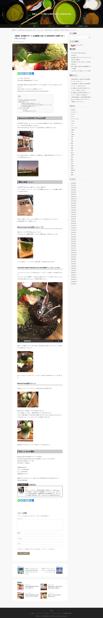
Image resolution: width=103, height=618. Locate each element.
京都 (72, 132)
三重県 (72, 130)
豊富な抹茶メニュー (24, 101)
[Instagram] (22, 493)
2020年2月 (73, 272)
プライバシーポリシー (57, 613)
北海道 (72, 134)
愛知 (72, 147)
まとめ (72, 114)
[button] (40, 312)
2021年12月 (73, 223)
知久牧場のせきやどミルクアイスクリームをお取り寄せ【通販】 (81, 58)
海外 (72, 159)
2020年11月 (73, 252)
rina (23, 41)
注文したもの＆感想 (24, 108)
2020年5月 (73, 266)
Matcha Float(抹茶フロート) (29, 106)
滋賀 (72, 161)
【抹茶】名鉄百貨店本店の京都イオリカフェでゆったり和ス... (32, 595)
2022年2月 (73, 219)
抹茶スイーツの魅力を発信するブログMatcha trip (51, 14)
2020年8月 (73, 259)
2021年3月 (73, 243)
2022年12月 (73, 196)
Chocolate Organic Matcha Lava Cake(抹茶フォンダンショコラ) (37, 104)
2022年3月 (73, 216)
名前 (19, 533)
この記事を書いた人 (23, 484)
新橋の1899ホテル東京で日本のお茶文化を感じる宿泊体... (55, 587)
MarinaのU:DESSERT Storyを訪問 (27, 100)
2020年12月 (74, 250)
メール (19, 538)
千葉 (72, 136)
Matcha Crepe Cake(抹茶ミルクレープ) (31, 103)
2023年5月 (73, 189)
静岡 (72, 174)
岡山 (72, 143)
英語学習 (73, 170)
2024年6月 (73, 183)
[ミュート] (58, 341)
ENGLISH (73, 109)
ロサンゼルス (74, 127)
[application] (40, 312)
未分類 (72, 154)
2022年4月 (73, 214)
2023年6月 (73, 187)
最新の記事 (33, 484)
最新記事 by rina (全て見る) (30, 111)
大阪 (72, 141)
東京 (72, 156)
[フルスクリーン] (60, 341)
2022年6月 (73, 210)
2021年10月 (73, 227)
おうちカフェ (74, 112)
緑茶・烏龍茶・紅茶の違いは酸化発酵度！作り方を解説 (81, 67)
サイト (19, 543)
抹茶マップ (35, 26)
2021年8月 (73, 232)
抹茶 (72, 150)
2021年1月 (73, 248)
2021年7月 (73, 234)
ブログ (72, 123)
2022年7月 (73, 207)
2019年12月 (73, 277)
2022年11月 (73, 198)
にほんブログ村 (79, 45)
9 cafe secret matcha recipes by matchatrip (78, 54)
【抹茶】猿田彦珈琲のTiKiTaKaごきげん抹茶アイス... (32, 587)
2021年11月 (73, 225)
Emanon (65, 616)
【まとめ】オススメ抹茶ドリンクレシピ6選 (80, 70)
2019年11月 (73, 279)
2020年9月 (73, 257)
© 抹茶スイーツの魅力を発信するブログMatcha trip (47, 616)
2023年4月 (73, 192)
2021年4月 (73, 241)
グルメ (72, 116)
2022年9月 (73, 203)
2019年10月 (74, 281)
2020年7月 (73, 261)
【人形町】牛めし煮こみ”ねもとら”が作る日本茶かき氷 (80, 63)
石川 (72, 163)
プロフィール (51, 26)
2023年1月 (73, 194)
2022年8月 (73, 205)
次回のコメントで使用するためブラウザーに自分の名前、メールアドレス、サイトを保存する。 (37, 549)
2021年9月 (73, 230)
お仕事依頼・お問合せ (83, 26)
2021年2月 (73, 245)
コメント (20, 518)
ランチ (72, 125)
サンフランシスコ (75, 118)
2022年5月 (73, 212)
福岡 (72, 168)
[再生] (19, 341)
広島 (72, 145)
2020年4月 (73, 268)
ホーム (20, 26)
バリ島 (72, 121)
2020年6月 (73, 263)
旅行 (72, 152)
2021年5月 (73, 239)
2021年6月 (73, 236)
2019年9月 (73, 283)
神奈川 (72, 165)
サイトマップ (40, 613)
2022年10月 (74, 201)
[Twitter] (20, 493)
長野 (72, 172)
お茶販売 (67, 26)
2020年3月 (73, 270)
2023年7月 (73, 185)
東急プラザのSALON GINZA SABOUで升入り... (54, 595)
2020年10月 (74, 254)
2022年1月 (73, 221)
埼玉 (72, 139)
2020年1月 (73, 274)
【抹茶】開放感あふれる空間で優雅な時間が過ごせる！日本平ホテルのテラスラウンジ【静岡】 (81, 99)
